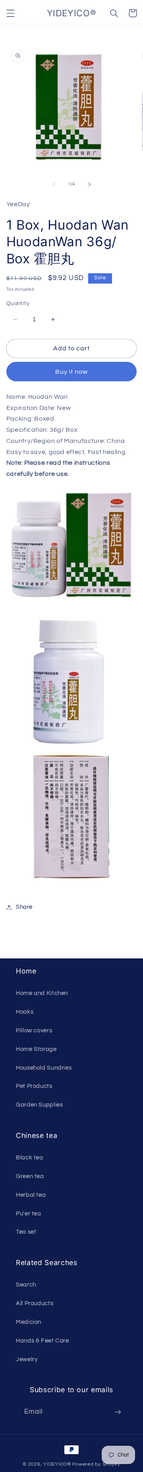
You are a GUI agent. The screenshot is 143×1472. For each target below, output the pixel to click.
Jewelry (26, 1359)
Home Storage (36, 1049)
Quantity (17, 303)
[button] (10, 13)
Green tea (30, 1176)
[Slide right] (89, 184)
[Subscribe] (118, 1412)
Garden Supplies (39, 1105)
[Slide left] (53, 184)
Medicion (28, 1322)
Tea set (26, 1232)
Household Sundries (44, 1068)
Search (26, 1285)
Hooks (24, 1012)
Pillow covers (34, 1030)
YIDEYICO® (57, 1464)
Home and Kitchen (42, 993)
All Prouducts (34, 1303)
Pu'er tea (28, 1214)
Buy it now (71, 372)
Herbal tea (31, 1195)
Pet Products (34, 1086)
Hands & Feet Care (42, 1341)
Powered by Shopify (96, 1464)
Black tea (29, 1158)
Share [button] (24, 907)
